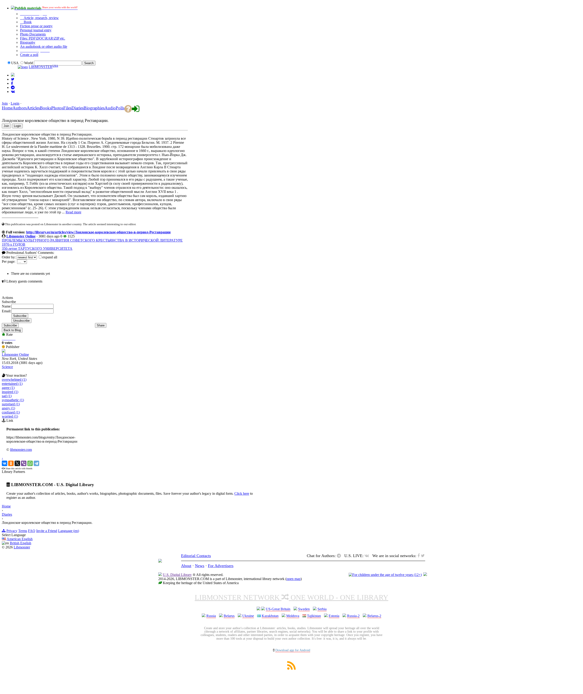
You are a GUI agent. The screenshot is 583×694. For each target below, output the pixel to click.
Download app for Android (292, 650)
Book (27, 22)
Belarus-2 (374, 616)
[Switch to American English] (13, 75)
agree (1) (8, 388)
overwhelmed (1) (14, 379)
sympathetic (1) (13, 400)
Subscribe (10, 325)
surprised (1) (11, 404)
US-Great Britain (278, 609)
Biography (27, 42)
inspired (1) (10, 392)
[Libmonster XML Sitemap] (291, 668)
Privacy (11, 531)
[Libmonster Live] (13, 91)
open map (293, 579)
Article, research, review (41, 18)
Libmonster (22, 547)
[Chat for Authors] (13, 87)
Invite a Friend (46, 531)
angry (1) (8, 408)
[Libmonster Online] (3, 351)
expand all (49, 257)
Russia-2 (353, 616)
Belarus (229, 616)
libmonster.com (21, 450)
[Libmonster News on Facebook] (12, 83)
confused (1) (11, 412)
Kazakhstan (270, 616)
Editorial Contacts (196, 555)
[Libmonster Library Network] (425, 575)
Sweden (304, 609)
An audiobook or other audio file (43, 46)
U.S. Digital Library (177, 575)
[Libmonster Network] (385, 575)
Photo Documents (33, 34)
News (199, 565)
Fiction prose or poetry (36, 26)
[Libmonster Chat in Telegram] (340, 555)
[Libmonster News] (12, 79)
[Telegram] (36, 463)
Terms (22, 531)
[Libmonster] (160, 561)
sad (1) (7, 396)
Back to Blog (12, 330)
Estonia (334, 616)
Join (5, 103)
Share (101, 325)
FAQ (31, 531)
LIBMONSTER (40, 67)
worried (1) (10, 416)
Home (6, 506)
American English (20, 539)
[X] (17, 463)
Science (7, 367)
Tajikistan (314, 616)
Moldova (292, 616)
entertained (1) (12, 384)
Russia (211, 616)
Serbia (322, 609)
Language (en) (68, 531)
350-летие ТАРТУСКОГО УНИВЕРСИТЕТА (37, 248)
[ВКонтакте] (4, 463)
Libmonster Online (21, 236)
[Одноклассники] (11, 463)
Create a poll (29, 55)
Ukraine (248, 616)
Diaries (7, 514)
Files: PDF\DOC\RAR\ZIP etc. (42, 38)
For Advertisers (220, 565)
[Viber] (23, 463)
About (186, 565)
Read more (73, 212)
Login (15, 103)
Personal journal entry (35, 30)
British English (20, 543)
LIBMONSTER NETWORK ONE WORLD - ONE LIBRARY (291, 597)
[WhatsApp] (30, 463)
